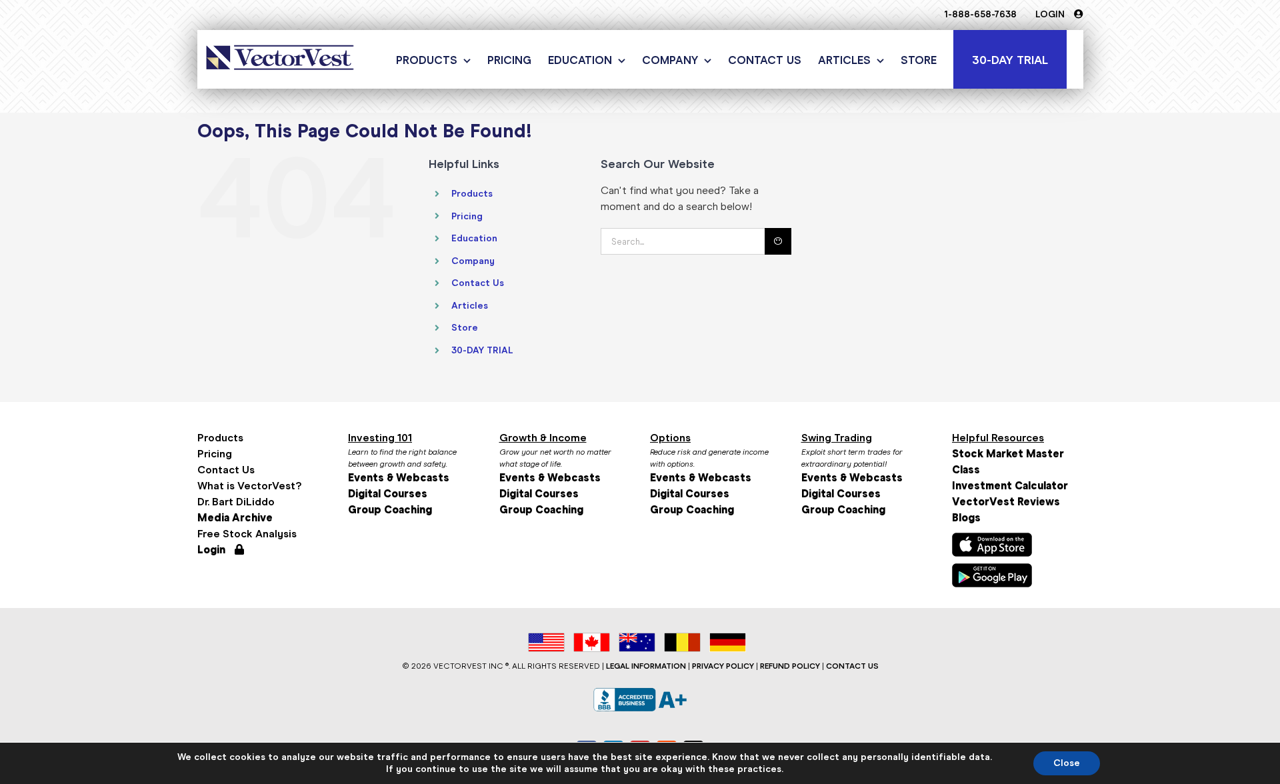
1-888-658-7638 (980, 14)
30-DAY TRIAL (482, 350)
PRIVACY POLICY (723, 666)
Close (1066, 763)
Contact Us (477, 283)
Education (474, 238)
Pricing (467, 216)
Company (473, 261)
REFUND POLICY (790, 666)
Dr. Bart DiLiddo (236, 501)
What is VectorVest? (249, 485)
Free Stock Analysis (247, 533)
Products (472, 193)
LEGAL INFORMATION (646, 666)
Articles (469, 305)
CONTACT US (852, 666)
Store (464, 327)
